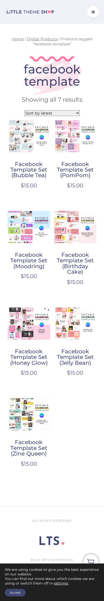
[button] (93, 12)
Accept (15, 592)
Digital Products (42, 39)
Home (18, 39)
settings (61, 583)
